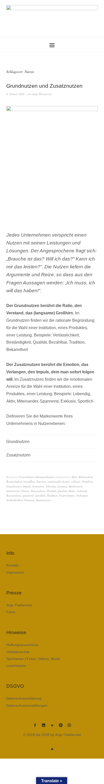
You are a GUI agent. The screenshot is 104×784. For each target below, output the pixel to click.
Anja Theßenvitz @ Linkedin (43, 727)
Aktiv (74, 477)
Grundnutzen (13, 486)
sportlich (40, 495)
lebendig (51, 486)
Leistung (62, 486)
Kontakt (12, 565)
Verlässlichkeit (14, 500)
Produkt (51, 491)
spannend (28, 495)
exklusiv (75, 481)
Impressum (15, 572)
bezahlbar (29, 481)
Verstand (29, 500)
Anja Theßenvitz (19, 605)
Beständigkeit (14, 481)
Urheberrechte (18, 652)
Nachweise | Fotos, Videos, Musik (33, 659)
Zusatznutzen (43, 500)
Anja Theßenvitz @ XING (52, 727)
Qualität (62, 491)
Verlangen (82, 495)
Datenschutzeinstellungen (26, 705)
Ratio (72, 491)
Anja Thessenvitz (41, 94)
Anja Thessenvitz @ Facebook (35, 727)
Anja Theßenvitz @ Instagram (69, 727)
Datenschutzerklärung (23, 698)
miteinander (13, 491)
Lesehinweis (16, 666)
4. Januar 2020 (15, 94)
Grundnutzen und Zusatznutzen (44, 86)
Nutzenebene (38, 491)
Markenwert (75, 486)
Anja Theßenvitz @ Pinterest (60, 727)
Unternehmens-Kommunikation (36, 477)
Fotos (10, 612)
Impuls (27, 486)
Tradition (52, 495)
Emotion (41, 481)
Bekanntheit (86, 477)
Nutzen (25, 491)
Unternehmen (67, 495)
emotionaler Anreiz (59, 481)
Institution (38, 486)
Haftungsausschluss (22, 645)
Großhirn (87, 481)
